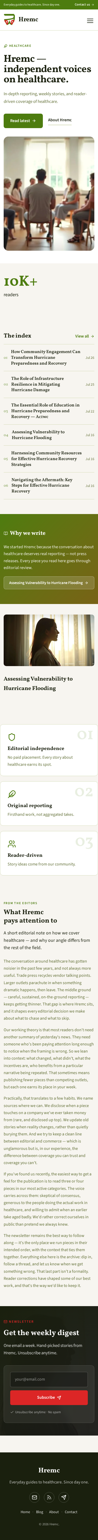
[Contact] (64, 1497)
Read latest (20, 121)
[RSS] (49, 1497)
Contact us (82, 4)
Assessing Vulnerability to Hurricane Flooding (46, 583)
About (54, 1512)
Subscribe (46, 1397)
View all (82, 336)
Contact (71, 1512)
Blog (39, 1512)
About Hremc (60, 120)
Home (25, 1512)
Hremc (49, 1470)
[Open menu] (90, 21)
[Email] (34, 1497)
